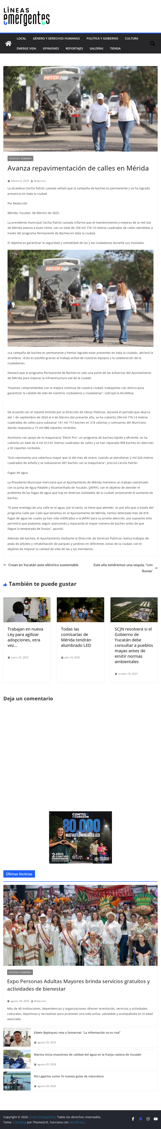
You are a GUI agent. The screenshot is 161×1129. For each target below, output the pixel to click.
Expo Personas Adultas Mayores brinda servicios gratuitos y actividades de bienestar (78, 985)
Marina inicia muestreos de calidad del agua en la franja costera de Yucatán (87, 1054)
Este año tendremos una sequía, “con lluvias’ (123, 568)
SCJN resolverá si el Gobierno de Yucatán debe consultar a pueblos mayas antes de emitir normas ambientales (134, 645)
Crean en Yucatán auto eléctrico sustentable (43, 565)
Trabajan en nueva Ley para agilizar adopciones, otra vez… (25, 637)
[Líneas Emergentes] (8, 43)
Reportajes (74, 48)
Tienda (115, 48)
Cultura (131, 38)
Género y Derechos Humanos (56, 38)
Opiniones (51, 48)
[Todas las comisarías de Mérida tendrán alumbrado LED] (80, 600)
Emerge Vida (26, 48)
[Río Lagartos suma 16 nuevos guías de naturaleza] (17, 1081)
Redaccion (40, 181)
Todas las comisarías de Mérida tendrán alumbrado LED (76, 637)
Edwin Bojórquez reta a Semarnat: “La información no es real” (77, 1033)
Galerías (96, 48)
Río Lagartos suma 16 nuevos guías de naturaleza (69, 1076)
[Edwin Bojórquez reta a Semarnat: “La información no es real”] (17, 1037)
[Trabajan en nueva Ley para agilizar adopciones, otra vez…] (27, 600)
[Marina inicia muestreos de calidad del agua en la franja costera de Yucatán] (17, 1059)
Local (21, 38)
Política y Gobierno (102, 38)
